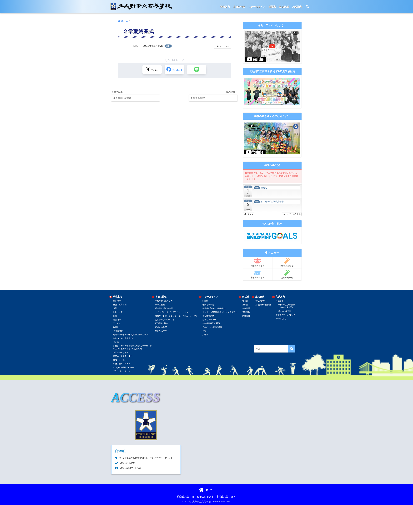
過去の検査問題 (285, 311)
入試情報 (279, 301)
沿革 (115, 308)
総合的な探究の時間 (164, 308)
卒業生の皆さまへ (226, 496)
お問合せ (117, 327)
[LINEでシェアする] (196, 69)
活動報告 (246, 312)
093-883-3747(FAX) (130, 468)
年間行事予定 (208, 305)
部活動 (272, 6)
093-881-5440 (127, 463)
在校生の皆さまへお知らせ (214, 308)
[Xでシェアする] (152, 69)
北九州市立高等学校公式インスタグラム (219, 312)
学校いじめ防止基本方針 (123, 338)
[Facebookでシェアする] (174, 69)
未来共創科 (160, 305)
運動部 (245, 305)
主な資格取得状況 (263, 305)
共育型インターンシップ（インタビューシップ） (176, 316)
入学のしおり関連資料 (212, 327)
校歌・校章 (118, 312)
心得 (204, 331)
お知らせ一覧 (287, 277)
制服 (115, 316)
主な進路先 (260, 301)
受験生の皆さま (257, 265)
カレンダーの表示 (291, 214)
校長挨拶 (117, 301)
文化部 (245, 301)
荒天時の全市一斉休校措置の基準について (131, 334)
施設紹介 (117, 320)
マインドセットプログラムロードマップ (172, 312)
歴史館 (116, 342)
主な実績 (246, 308)
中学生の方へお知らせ (285, 315)
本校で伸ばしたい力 (164, 301)
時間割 (205, 301)
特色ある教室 (161, 327)
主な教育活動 (208, 316)
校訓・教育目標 (119, 305)
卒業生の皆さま (257, 277)
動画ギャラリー (209, 320)
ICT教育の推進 (161, 323)
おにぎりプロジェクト (165, 320)
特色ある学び (161, 331)
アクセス (117, 323)
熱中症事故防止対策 (211, 323)
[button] (248, 214)
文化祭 (205, 334)
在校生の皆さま (287, 265)
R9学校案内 (118, 331)
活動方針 (246, 316)
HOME (209, 490)
